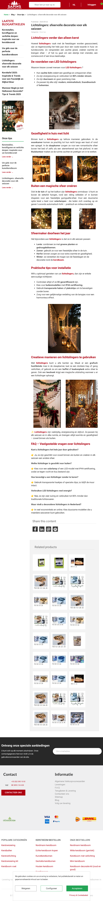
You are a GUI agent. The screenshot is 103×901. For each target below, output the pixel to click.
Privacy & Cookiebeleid (78, 895)
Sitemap (59, 797)
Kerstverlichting (8, 856)
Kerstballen (6, 850)
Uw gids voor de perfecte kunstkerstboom (10, 51)
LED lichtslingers (74, 67)
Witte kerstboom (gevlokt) (82, 850)
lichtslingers (45, 43)
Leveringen (60, 784)
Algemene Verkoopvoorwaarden (70, 781)
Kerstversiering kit (9, 861)
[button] (13, 793)
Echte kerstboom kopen (47, 850)
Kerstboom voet (8, 866)
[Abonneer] (98, 751)
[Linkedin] (34, 801)
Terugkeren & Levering (65, 790)
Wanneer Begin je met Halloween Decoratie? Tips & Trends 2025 (12, 91)
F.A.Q (57, 787)
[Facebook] (4, 801)
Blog (57, 800)
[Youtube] (22, 801)
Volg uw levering (62, 803)
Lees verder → (7, 157)
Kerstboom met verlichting (82, 856)
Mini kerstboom (77, 861)
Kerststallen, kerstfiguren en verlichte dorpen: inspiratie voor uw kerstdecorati (10, 36)
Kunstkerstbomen (44, 856)
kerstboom (58, 260)
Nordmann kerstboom (46, 845)
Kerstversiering (8, 845)
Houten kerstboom (44, 866)
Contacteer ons (62, 794)
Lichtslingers (40, 432)
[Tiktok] (28, 801)
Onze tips (43, 32)
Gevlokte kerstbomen (46, 861)
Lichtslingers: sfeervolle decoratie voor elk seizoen (11, 63)
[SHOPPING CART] (100, 4)
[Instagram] (16, 801)
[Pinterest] (10, 801)
